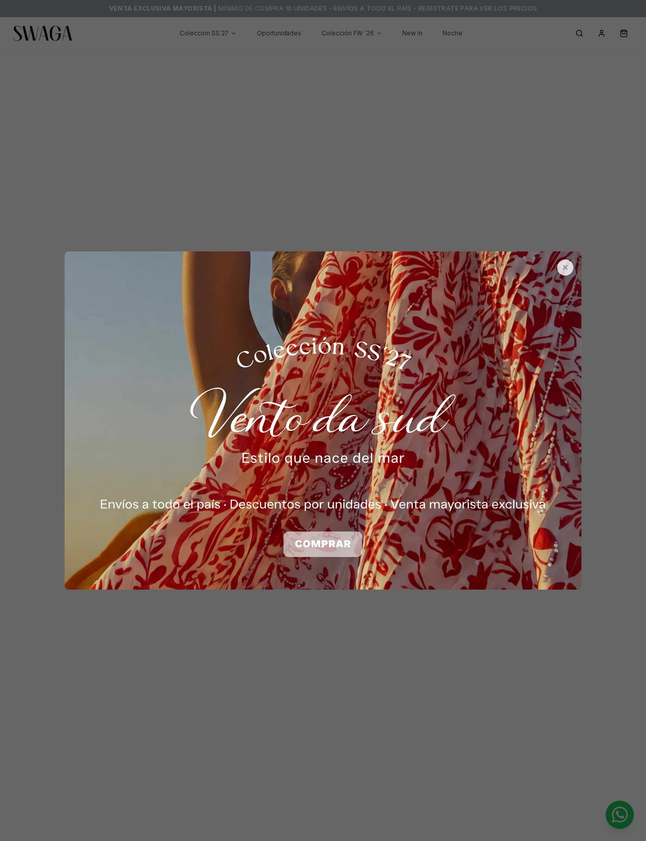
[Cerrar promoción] (565, 267)
